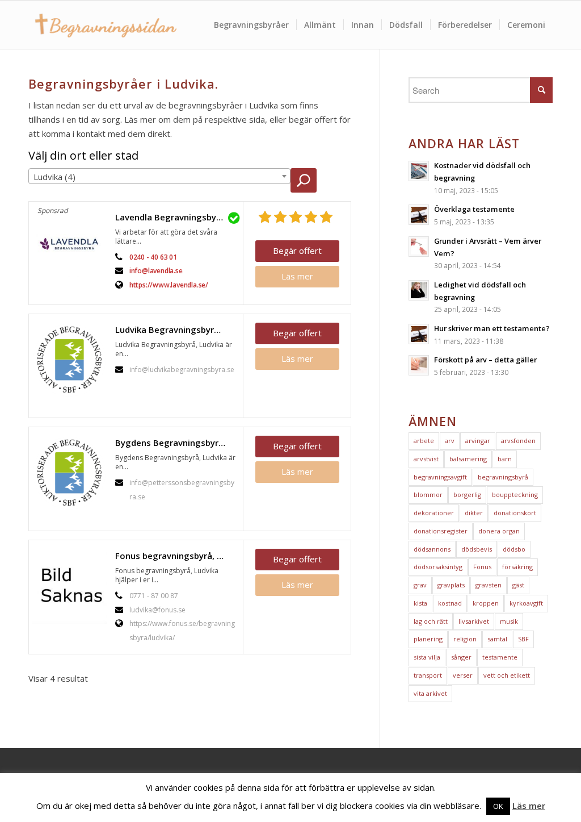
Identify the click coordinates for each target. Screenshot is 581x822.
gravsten (488, 585)
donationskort (515, 512)
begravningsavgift (440, 477)
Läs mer (297, 276)
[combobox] (159, 176)
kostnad (450, 603)
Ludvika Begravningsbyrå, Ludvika (176, 329)
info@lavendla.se (156, 271)
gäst (518, 585)
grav (420, 585)
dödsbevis (476, 549)
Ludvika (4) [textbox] (54, 176)
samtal (497, 639)
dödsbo (514, 549)
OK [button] (498, 806)
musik (509, 621)
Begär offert (297, 250)
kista (420, 603)
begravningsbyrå (503, 477)
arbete (424, 440)
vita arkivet (430, 693)
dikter (474, 512)
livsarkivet (473, 621)
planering (428, 639)
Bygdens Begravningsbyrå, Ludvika (176, 442)
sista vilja (427, 657)
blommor (428, 494)
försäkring (517, 566)
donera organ (499, 531)
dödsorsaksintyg (438, 566)
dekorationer (434, 512)
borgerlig (467, 494)
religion (465, 639)
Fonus (482, 566)
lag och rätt (431, 621)
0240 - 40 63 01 (153, 257)
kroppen (486, 603)
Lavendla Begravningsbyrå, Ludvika (176, 217)
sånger (461, 657)
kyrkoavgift (526, 603)
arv (449, 440)
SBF (523, 639)
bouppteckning (515, 494)
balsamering (468, 458)
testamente (499, 657)
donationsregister (441, 531)
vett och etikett (506, 675)
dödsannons (432, 549)
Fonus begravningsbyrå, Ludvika (176, 555)
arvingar (477, 440)
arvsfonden (518, 440)
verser (463, 675)
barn (505, 458)
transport (428, 675)
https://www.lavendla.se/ (168, 285)
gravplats (451, 585)
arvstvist (426, 458)
